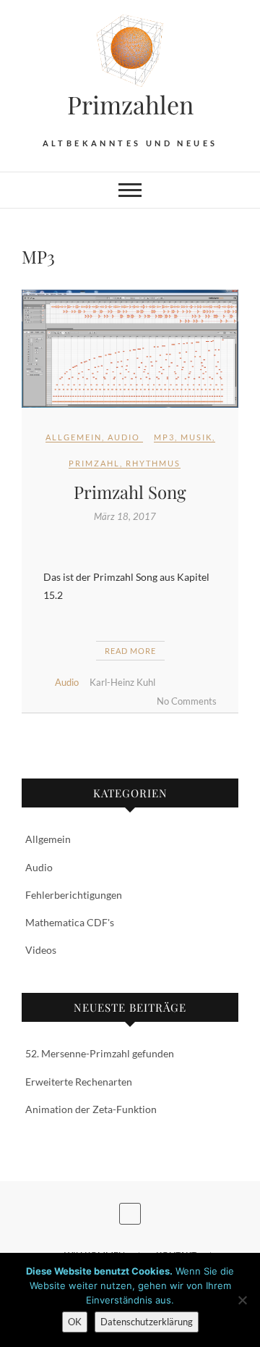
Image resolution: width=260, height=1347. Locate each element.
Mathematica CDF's (69, 922)
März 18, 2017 (125, 516)
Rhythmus (153, 463)
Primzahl (94, 463)
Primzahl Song (130, 491)
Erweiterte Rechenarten (78, 1081)
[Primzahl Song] (130, 349)
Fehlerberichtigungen (73, 895)
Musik (196, 437)
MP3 (164, 437)
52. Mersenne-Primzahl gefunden (99, 1053)
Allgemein (74, 437)
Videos (40, 950)
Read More (130, 650)
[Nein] (242, 1300)
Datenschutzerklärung (146, 1321)
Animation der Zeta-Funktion (91, 1109)
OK (75, 1321)
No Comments (187, 701)
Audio (124, 437)
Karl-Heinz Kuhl (122, 682)
